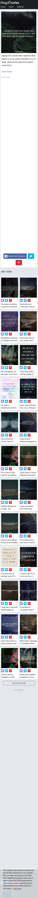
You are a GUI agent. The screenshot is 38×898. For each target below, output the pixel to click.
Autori (11, 7)
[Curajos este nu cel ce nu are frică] (28, 557)
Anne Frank (7, 72)
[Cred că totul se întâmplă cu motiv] (9, 658)
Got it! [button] (6, 894)
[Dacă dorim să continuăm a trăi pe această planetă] (28, 288)
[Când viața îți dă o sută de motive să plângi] (28, 355)
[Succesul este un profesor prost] (9, 557)
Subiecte (20, 7)
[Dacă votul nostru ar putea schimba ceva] (9, 624)
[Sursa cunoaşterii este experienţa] (28, 490)
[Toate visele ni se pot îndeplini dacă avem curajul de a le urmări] (28, 456)
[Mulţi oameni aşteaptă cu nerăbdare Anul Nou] (28, 624)
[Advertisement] (18, 165)
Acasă (3, 7)
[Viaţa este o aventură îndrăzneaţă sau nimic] (9, 591)
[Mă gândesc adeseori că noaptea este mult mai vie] (9, 321)
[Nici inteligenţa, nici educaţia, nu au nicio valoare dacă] (9, 355)
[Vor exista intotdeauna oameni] (9, 389)
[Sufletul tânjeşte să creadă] (9, 490)
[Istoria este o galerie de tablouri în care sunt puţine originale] (28, 658)
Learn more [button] (17, 889)
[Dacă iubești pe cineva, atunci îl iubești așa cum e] (9, 422)
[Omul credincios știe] (28, 389)
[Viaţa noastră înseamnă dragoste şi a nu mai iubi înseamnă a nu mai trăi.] (28, 422)
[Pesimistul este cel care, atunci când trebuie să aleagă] (28, 321)
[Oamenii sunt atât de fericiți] (9, 523)
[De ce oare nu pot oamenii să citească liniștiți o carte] (9, 456)
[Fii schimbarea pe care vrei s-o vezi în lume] (28, 523)
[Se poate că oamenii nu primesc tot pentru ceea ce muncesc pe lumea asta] (9, 288)
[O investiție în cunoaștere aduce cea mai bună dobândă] (28, 591)
